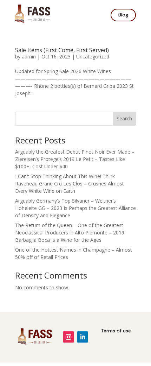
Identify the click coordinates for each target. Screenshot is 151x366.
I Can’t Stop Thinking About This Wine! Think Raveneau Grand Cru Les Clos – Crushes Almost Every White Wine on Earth (69, 183)
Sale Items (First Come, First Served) (62, 50)
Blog (123, 15)
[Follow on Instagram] (68, 337)
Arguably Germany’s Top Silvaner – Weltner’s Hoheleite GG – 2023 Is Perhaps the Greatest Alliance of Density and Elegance (75, 208)
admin (29, 56)
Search (124, 118)
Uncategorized (92, 56)
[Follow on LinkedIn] (82, 337)
